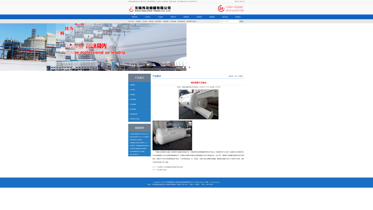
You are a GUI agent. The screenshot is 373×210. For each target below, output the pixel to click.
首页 (236, 76)
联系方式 (242, 1)
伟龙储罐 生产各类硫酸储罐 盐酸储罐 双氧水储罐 (170, 167)
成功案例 (199, 17)
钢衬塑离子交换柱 (191, 21)
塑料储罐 (151, 21)
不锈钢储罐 (166, 21)
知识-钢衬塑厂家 (134, 154)
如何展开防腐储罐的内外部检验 (138, 148)
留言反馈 (225, 17)
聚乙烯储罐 (173, 21)
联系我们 (238, 17)
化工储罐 (144, 21)
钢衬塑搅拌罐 (181, 21)
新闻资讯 (186, 17)
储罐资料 (212, 17)
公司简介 (147, 17)
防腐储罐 (138, 21)
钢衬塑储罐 (158, 21)
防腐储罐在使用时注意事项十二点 (139, 142)
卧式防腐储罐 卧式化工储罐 (137, 151)
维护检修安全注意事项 (136, 139)
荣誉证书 (173, 17)
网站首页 (237, 1)
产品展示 (160, 17)
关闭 (219, 87)
